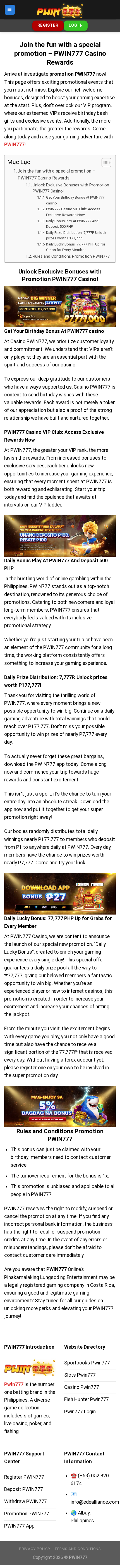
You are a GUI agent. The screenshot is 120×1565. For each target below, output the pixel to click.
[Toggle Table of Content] (103, 162)
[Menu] (10, 10)
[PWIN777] (60, 9)
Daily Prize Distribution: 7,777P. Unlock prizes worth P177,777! (76, 235)
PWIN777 (14, 144)
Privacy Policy (34, 1549)
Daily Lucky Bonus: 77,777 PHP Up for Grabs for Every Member (75, 247)
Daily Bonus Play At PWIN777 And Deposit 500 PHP (72, 224)
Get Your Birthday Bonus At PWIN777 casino (75, 200)
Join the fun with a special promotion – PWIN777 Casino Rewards (56, 174)
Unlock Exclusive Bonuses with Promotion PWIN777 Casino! (71, 188)
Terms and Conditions (77, 1549)
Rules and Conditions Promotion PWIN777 (71, 256)
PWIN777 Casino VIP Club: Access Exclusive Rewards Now (73, 212)
